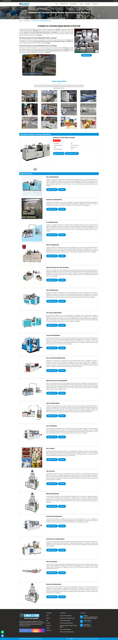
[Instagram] (116, 1)
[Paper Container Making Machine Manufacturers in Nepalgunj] (32, 321)
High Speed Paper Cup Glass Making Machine (56, 380)
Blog (47, 620)
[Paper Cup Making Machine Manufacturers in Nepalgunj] (32, 186)
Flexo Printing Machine (51, 426)
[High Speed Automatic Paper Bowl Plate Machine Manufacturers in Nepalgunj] (32, 276)
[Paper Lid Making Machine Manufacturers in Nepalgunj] (32, 299)
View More (62, 189)
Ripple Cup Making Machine (52, 245)
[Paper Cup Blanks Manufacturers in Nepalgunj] (32, 457)
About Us (48, 618)
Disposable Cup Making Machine (53, 584)
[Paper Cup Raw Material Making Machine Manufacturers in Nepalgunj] (32, 367)
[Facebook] (25, 630)
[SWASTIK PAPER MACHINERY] (24, 4)
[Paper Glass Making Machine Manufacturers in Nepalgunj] (32, 412)
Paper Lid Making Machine (52, 290)
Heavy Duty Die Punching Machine (54, 516)
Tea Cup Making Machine (52, 222)
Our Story (87, 3)
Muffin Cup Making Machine (52, 493)
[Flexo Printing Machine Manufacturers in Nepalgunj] (32, 434)
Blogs (81, 3)
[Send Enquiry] (2, 635)
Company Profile (64, 3)
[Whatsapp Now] (2, 632)
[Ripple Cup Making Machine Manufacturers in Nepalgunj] (32, 253)
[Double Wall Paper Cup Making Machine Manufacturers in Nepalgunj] (32, 548)
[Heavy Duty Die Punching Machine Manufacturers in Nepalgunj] (32, 525)
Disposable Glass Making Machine (54, 199)
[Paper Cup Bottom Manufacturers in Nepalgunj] (32, 480)
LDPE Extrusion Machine (51, 561)
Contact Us (95, 3)
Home (56, 3)
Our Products (73, 3)
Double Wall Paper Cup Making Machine (55, 539)
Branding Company (95, 638)
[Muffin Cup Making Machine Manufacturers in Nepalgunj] (32, 502)
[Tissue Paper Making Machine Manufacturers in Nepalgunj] (32, 344)
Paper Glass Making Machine (53, 403)
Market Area (48, 630)
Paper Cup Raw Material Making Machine (55, 358)
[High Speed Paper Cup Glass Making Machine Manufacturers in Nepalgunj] (32, 389)
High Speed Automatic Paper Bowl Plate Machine (57, 267)
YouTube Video (57, 140)
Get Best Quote (59, 153)
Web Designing (81, 638)
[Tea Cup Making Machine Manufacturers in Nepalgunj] (32, 231)
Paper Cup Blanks (50, 448)
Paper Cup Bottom (50, 471)
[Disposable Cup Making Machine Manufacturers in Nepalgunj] (32, 593)
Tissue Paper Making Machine (53, 335)
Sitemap (48, 628)
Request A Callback (72, 153)
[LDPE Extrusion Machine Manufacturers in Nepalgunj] (32, 570)
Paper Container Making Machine (54, 312)
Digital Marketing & (87, 638)
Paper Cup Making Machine (52, 177)
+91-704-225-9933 (6, 1)
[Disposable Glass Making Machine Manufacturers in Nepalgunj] (32, 208)
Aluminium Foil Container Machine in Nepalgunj (64, 137)
